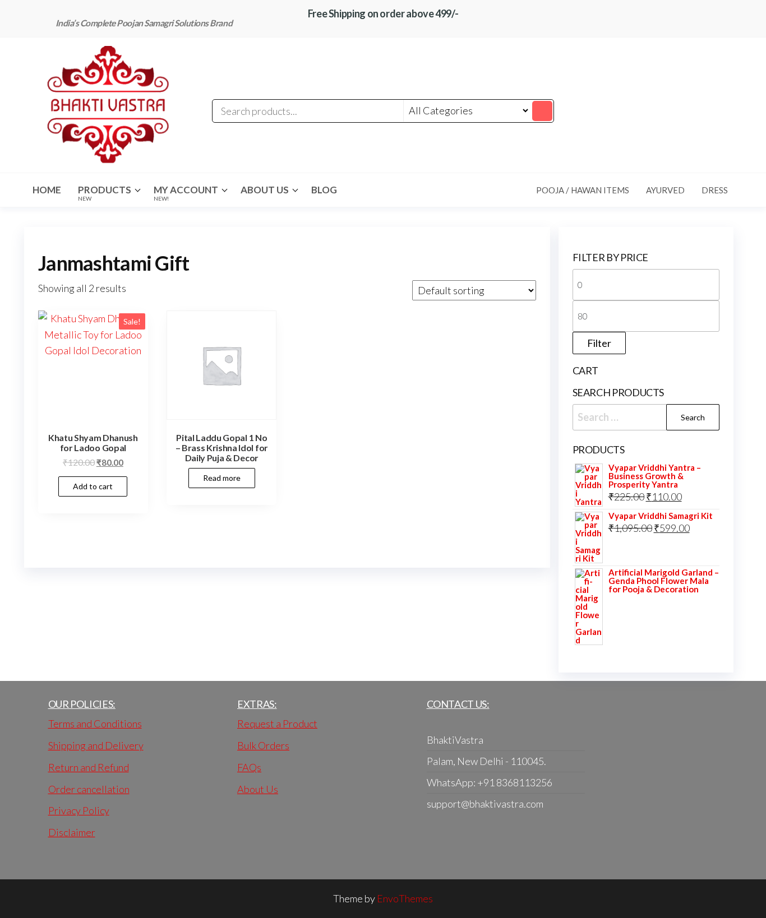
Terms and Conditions (95, 723)
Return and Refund (88, 767)
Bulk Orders (263, 745)
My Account (186, 193)
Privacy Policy (78, 810)
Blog (324, 190)
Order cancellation (89, 789)
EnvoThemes (405, 898)
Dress (715, 190)
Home (47, 190)
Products (104, 193)
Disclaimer (71, 832)
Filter (599, 343)
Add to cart (93, 486)
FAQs (249, 767)
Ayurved (665, 190)
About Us (265, 190)
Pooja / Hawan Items (582, 190)
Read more (222, 478)
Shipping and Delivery (96, 745)
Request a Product (277, 723)
